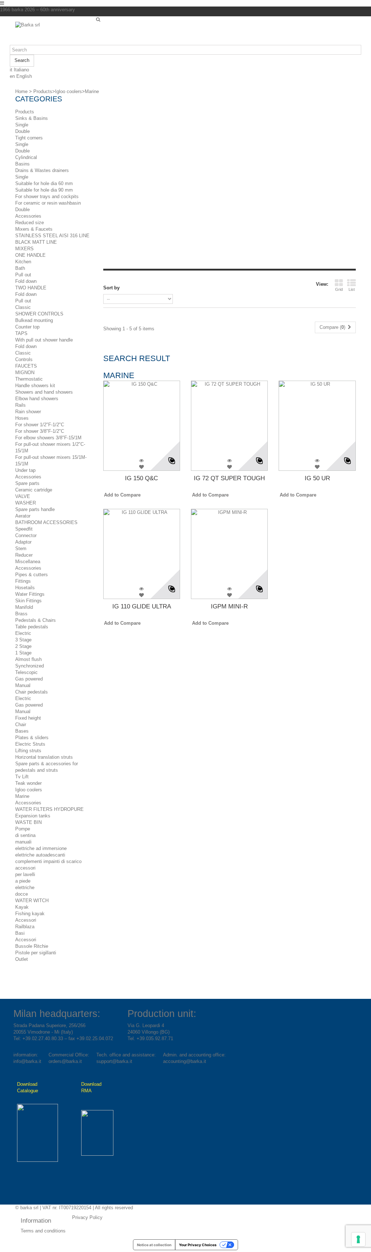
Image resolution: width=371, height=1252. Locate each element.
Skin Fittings (28, 600)
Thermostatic (29, 379)
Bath (20, 268)
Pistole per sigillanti (35, 952)
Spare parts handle (35, 509)
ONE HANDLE (30, 255)
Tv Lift (22, 776)
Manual (22, 685)
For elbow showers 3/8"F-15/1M (48, 437)
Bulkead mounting (34, 320)
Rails (20, 405)
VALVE (22, 496)
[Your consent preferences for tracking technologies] (358, 1239)
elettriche (24, 887)
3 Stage (23, 639)
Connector (26, 535)
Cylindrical (26, 157)
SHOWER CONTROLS (39, 314)
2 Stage (23, 646)
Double (22, 131)
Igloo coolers (28, 789)
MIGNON (24, 372)
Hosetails (25, 587)
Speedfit (24, 529)
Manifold (24, 607)
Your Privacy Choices (198, 1245)
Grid (339, 289)
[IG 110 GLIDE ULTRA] (142, 547)
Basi (20, 933)
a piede (22, 881)
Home (21, 91)
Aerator (22, 516)
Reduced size (29, 222)
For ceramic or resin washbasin (48, 203)
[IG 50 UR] (317, 419)
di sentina (25, 835)
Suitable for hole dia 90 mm (44, 190)
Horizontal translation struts (44, 757)
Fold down (26, 281)
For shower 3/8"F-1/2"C (39, 431)
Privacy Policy (87, 1217)
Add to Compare (122, 495)
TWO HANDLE (30, 287)
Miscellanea (27, 561)
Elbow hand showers (36, 398)
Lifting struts (28, 750)
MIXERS (24, 248)
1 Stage (23, 653)
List (352, 289)
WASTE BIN (28, 822)
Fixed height (28, 718)
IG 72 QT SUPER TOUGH (229, 478)
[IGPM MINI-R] (229, 547)
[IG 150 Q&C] (142, 419)
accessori (25, 868)
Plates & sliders (32, 737)
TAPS (21, 333)
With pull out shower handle (44, 340)
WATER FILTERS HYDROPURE (49, 809)
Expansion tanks (32, 815)
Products (24, 111)
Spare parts (27, 483)
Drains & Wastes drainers (42, 170)
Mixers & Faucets (34, 229)
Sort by (111, 287)
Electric (23, 633)
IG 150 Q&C (141, 478)
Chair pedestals (31, 692)
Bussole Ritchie (31, 946)
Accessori (25, 920)
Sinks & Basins (31, 118)
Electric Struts (30, 744)
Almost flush (28, 659)
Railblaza (24, 926)
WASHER (25, 503)
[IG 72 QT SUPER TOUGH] (229, 419)
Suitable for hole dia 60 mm (44, 183)
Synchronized (29, 666)
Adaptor (23, 542)
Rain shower (28, 411)
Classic (23, 307)
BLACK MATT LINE (36, 242)
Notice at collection (154, 1245)
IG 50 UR (317, 478)
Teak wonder (28, 783)
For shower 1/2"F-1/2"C (39, 424)
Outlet (21, 959)
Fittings (23, 581)
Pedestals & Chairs (35, 620)
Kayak (22, 907)
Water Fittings (30, 594)
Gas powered (29, 679)
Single (21, 124)
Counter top (27, 327)
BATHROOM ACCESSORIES (46, 522)
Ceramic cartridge (33, 490)
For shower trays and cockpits (47, 196)
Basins (22, 164)
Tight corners (29, 138)
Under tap (25, 470)
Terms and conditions (43, 1231)
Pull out (23, 274)
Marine (22, 796)
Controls (24, 359)
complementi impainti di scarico (48, 861)
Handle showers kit (35, 385)
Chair (20, 724)
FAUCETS (26, 366)
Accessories (28, 216)
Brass (21, 613)
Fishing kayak (30, 913)
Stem (20, 548)
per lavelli (25, 874)
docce (21, 894)
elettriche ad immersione (41, 848)
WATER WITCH (32, 900)
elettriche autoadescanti (40, 855)
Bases (22, 731)
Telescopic (26, 672)
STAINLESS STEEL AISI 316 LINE (52, 235)
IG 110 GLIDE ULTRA (141, 606)
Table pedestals (31, 626)
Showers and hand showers (44, 392)
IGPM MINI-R (229, 606)
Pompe (22, 829)
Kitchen (23, 261)
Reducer (24, 555)
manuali (23, 842)
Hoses (22, 418)
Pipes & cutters (31, 574)
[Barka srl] (53, 33)
